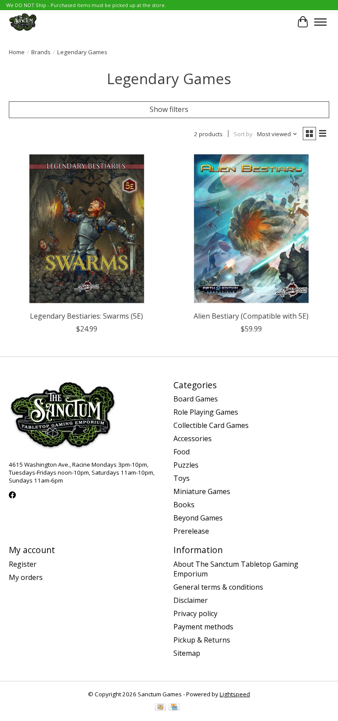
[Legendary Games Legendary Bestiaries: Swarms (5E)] (87, 229)
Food (181, 452)
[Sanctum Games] (23, 22)
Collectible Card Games (211, 425)
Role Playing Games (205, 412)
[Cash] (160, 707)
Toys (181, 478)
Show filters (169, 109)
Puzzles (185, 465)
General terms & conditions (218, 587)
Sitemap (186, 653)
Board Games (195, 399)
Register (23, 564)
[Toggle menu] (320, 22)
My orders (26, 577)
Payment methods (203, 627)
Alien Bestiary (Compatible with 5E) (251, 316)
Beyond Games (198, 518)
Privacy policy (195, 613)
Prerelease (191, 531)
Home (17, 52)
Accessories (192, 438)
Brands (41, 52)
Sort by (243, 134)
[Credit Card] (174, 707)
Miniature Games (201, 491)
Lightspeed (235, 694)
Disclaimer (190, 600)
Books (184, 504)
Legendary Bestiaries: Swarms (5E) (86, 316)
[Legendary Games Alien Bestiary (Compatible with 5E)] (251, 229)
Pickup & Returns (201, 640)
